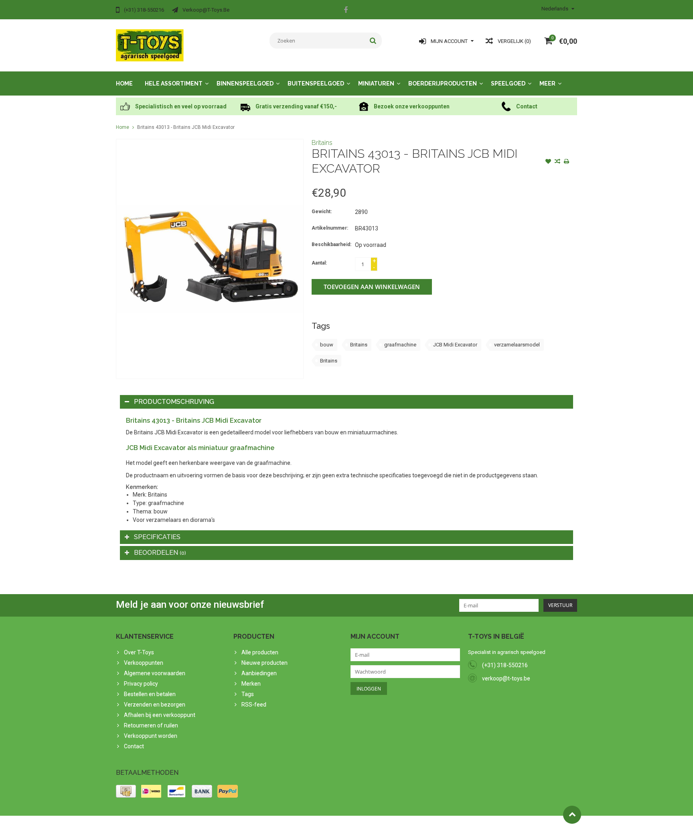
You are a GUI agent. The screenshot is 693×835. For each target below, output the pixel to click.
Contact (134, 746)
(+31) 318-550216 (505, 665)
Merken (251, 683)
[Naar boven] (572, 815)
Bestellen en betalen (150, 694)
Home (124, 83)
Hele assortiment (174, 83)
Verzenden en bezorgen (154, 704)
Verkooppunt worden (150, 736)
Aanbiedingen (259, 673)
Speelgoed (508, 83)
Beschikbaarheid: (331, 244)
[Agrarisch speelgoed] (150, 45)
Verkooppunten (143, 663)
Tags (247, 694)
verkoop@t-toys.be (506, 678)
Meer (547, 83)
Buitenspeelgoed (316, 83)
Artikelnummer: (330, 228)
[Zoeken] (373, 41)
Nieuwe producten (264, 663)
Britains (322, 143)
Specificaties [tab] (157, 537)
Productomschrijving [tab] (174, 401)
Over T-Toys (139, 652)
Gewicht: (322, 211)
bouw (326, 345)
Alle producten (259, 652)
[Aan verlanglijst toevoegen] (548, 162)
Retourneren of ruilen (151, 725)
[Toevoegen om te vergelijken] (557, 162)
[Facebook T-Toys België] (345, 10)
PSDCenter (221, 825)
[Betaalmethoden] (126, 791)
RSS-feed (253, 704)
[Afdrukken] (566, 162)
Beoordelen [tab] (160, 552)
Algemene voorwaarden (154, 673)
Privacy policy (141, 683)
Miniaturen (376, 83)
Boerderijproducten (442, 83)
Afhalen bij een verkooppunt (159, 715)
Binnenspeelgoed (245, 83)
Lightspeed (275, 825)
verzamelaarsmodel (517, 345)
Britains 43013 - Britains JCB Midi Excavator (186, 127)
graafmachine (400, 345)
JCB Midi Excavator (455, 345)
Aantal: (319, 263)
